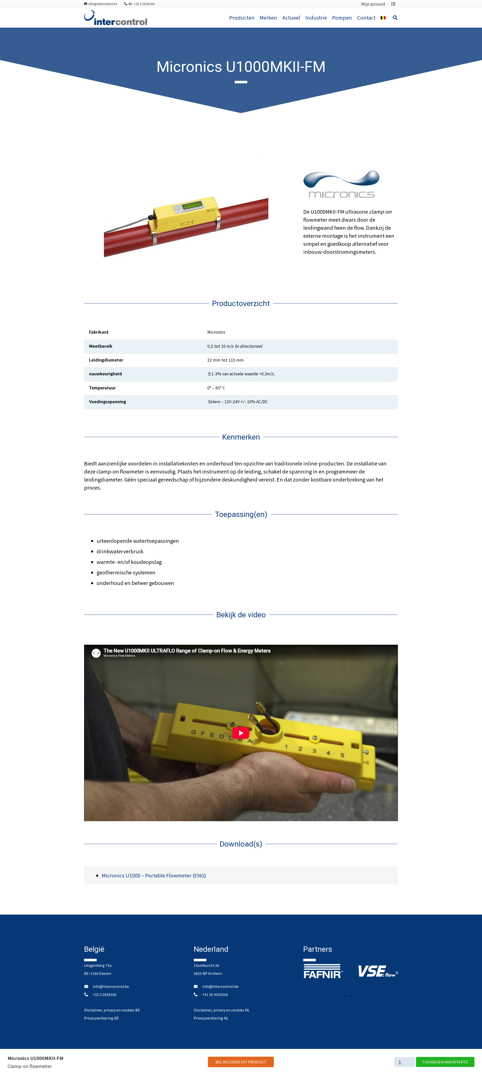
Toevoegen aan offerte (445, 1061)
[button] (345, 995)
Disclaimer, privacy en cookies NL (222, 1009)
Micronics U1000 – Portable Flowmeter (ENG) (154, 875)
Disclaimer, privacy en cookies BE (112, 1009)
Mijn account (373, 4)
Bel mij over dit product (240, 1061)
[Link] (115, 17)
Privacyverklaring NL (211, 1018)
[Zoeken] (395, 18)
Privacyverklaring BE (101, 1018)
